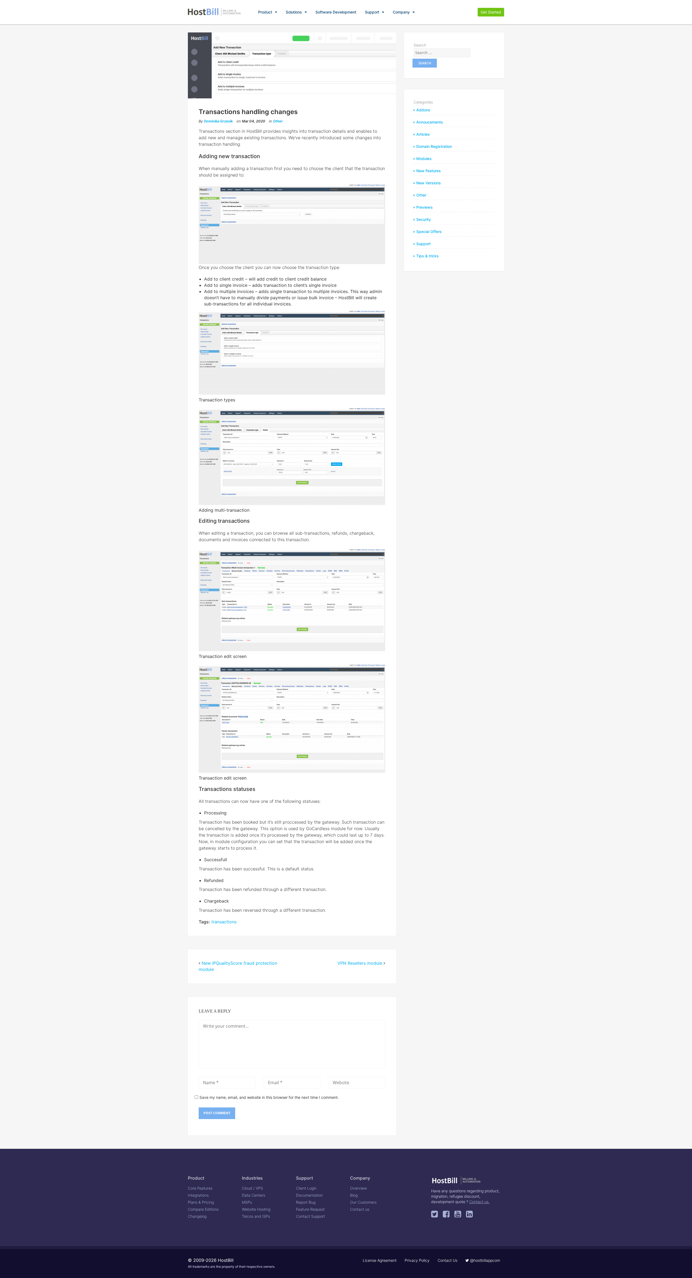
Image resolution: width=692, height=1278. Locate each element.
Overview (358, 1188)
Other (278, 121)
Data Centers (253, 1195)
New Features (428, 170)
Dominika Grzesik (218, 121)
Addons (423, 110)
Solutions (294, 12)
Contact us (359, 1209)
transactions (224, 921)
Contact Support (310, 1216)
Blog (354, 1195)
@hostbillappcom (484, 1260)
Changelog (197, 1216)
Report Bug (305, 1202)
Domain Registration (434, 146)
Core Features (200, 1188)
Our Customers (363, 1202)
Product (265, 12)
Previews (424, 207)
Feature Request (310, 1209)
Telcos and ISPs (256, 1216)
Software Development (335, 12)
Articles (423, 134)
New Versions (428, 183)
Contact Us (447, 1260)
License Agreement (380, 1260)
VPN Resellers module (359, 963)
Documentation (309, 1195)
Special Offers (429, 231)
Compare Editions (203, 1209)
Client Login (306, 1188)
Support (372, 12)
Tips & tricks (427, 256)
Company (401, 12)
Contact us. (479, 1201)
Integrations (198, 1195)
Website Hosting (256, 1209)
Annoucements (429, 122)
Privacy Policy (417, 1260)
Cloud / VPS (252, 1188)
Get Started (491, 12)
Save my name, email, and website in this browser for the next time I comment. (269, 1097)
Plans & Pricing (201, 1202)
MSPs (247, 1202)
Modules (424, 158)
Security (423, 219)
